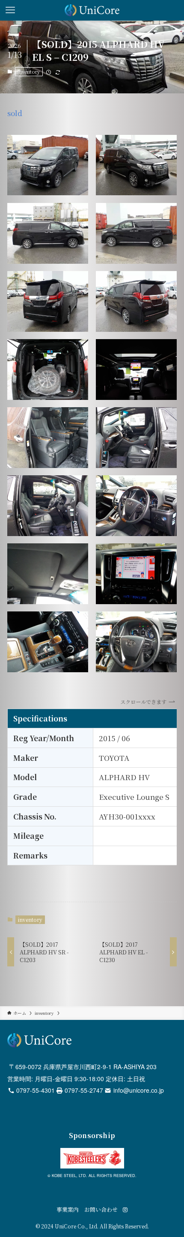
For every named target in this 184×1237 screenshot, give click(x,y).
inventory (29, 71)
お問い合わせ (101, 1209)
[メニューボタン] (10, 10)
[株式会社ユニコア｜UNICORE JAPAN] (92, 10)
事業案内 (67, 1209)
